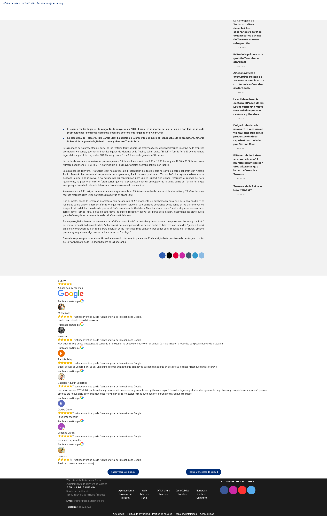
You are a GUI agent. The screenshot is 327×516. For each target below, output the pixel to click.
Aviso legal (118, 514)
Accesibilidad (207, 514)
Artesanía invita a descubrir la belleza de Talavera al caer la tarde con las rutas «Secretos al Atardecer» (248, 80)
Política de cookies (162, 514)
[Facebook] (309, 3)
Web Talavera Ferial (144, 494)
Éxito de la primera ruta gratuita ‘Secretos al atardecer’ (248, 58)
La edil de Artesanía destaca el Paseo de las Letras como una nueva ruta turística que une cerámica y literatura (248, 107)
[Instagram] (314, 3)
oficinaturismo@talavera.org (50, 3)
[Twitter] (318, 3)
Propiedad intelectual (186, 514)
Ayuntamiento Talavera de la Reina (126, 494)
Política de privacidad (138, 514)
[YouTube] (322, 3)
